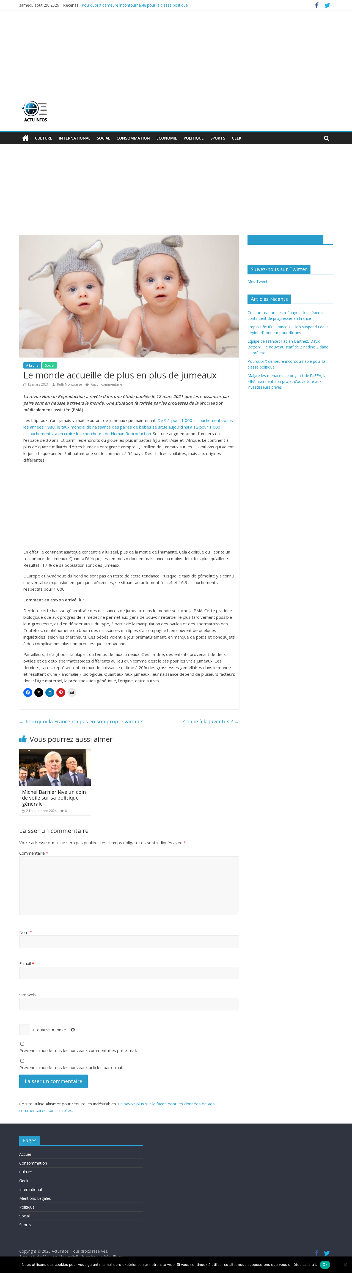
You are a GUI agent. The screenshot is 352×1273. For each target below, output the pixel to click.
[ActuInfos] (25, 138)
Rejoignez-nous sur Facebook (285, 239)
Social (103, 138)
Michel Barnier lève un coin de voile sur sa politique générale (54, 798)
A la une (32, 365)
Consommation (133, 138)
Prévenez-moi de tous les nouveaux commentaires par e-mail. (78, 1050)
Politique (194, 138)
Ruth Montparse (70, 384)
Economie (166, 138)
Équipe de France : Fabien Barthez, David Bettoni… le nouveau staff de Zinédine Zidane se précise (288, 347)
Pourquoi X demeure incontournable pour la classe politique (135, 5)
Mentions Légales (35, 1198)
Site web (27, 994)
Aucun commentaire (106, 384)
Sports (217, 138)
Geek (236, 138)
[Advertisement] (176, 51)
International (74, 138)
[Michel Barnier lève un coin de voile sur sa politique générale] (55, 752)
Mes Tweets (259, 281)
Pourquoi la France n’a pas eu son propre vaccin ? (81, 721)
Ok (325, 1264)
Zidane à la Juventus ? (210, 721)
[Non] (345, 1264)
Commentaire (33, 853)
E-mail (26, 963)
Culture (43, 138)
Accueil (25, 1154)
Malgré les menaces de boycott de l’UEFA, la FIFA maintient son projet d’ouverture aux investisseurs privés (287, 381)
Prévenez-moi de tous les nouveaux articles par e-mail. (71, 1067)
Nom (25, 932)
